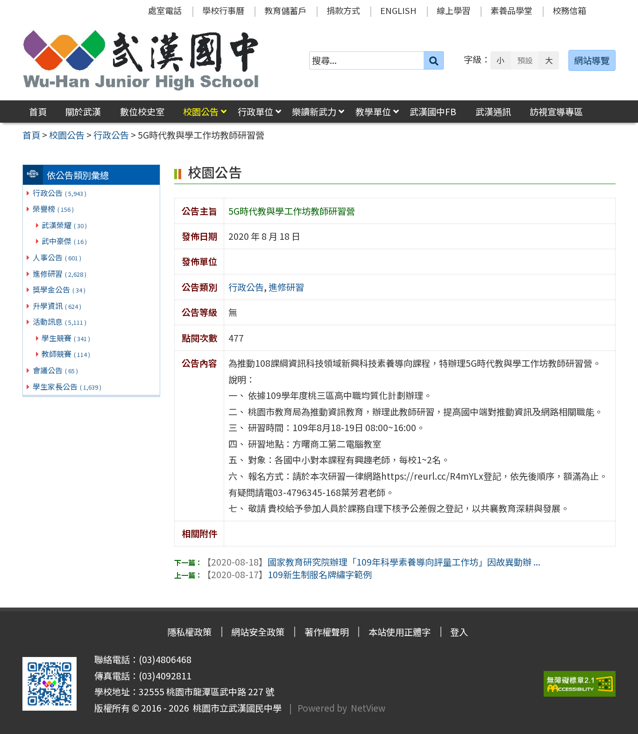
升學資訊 (57, 305)
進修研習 (59, 273)
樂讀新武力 (314, 111)
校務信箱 (569, 10)
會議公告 (55, 370)
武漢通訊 (493, 111)
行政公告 (59, 192)
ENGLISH (398, 10)
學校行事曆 (223, 10)
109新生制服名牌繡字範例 (287, 574)
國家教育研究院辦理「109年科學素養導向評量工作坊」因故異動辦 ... (371, 561)
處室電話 (165, 10)
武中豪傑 (64, 240)
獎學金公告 (59, 289)
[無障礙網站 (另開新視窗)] (580, 684)
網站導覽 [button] (592, 60)
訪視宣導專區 (556, 111)
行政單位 (255, 111)
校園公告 (201, 111)
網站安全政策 (257, 631)
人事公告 (57, 257)
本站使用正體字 (400, 631)
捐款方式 (343, 10)
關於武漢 (83, 111)
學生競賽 (66, 337)
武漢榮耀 (64, 225)
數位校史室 (142, 111)
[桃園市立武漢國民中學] (141, 60)
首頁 (38, 111)
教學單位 (373, 111)
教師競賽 (66, 353)
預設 (525, 60)
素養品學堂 (511, 10)
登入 (459, 631)
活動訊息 (59, 321)
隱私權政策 (189, 631)
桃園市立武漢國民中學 (235, 707)
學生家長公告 (67, 386)
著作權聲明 (327, 631)
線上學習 (453, 10)
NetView (368, 707)
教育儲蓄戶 (285, 10)
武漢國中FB (433, 111)
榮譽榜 (53, 208)
